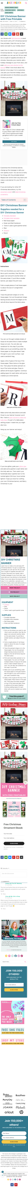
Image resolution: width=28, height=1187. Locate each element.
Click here (9, 949)
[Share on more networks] (21, 34)
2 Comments (22, 21)
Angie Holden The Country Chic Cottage (14, 2)
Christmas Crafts (10, 10)
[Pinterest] (9, 956)
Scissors (6, 230)
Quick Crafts (9, 12)
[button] (3, 83)
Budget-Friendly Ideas (11, 7)
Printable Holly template (11, 218)
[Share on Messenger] (9, 34)
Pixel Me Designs (17, 1176)
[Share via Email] (6, 34)
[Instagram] (6, 956)
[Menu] (2, 3)
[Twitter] (19, 956)
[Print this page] (17, 34)
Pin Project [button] (14, 592)
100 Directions (16, 38)
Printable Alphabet (10, 216)
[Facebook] (15, 956)
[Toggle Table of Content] (24, 200)
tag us (9, 698)
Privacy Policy (23, 1175)
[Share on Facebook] (2, 34)
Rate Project (14, 596)
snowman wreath (6, 192)
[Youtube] (12, 956)
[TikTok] (22, 956)
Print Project (14, 587)
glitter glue (22, 466)
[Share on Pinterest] (13, 34)
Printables (21, 10)
